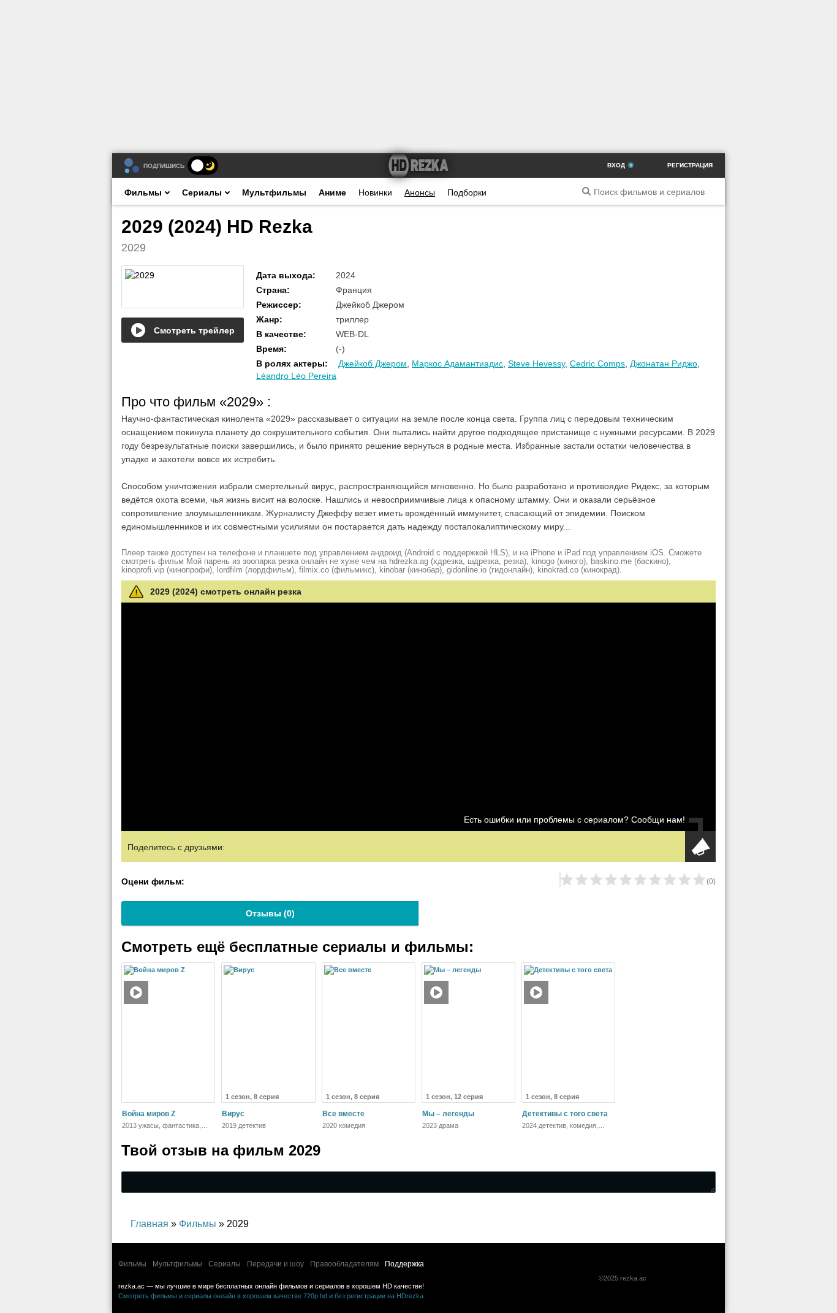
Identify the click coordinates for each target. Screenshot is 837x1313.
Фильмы (143, 192)
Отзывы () (270, 913)
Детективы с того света (565, 1113)
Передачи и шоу (275, 1264)
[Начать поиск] (586, 191)
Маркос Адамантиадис (457, 363)
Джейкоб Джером (372, 363)
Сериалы (202, 192)
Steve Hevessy (536, 363)
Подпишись (163, 165)
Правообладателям (344, 1264)
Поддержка (404, 1264)
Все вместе (343, 1113)
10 (699, 879)
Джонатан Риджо (663, 363)
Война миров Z (148, 1113)
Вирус (233, 1113)
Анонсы (419, 192)
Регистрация (690, 165)
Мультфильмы (274, 192)
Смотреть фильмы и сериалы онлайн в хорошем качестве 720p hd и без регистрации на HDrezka (270, 1296)
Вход (616, 165)
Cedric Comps (597, 363)
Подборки (467, 192)
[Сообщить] (700, 846)
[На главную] (418, 165)
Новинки (375, 192)
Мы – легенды (448, 1113)
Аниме (332, 192)
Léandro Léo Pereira (296, 376)
